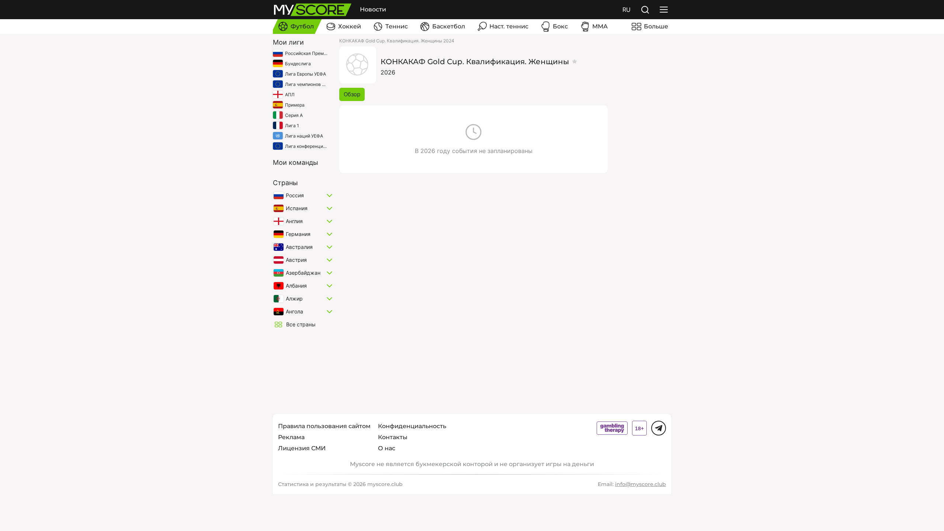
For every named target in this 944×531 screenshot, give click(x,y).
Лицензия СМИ (302, 448)
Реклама (291, 437)
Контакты (392, 437)
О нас (386, 448)
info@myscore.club (640, 484)
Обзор (352, 94)
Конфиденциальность (412, 426)
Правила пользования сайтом (324, 426)
